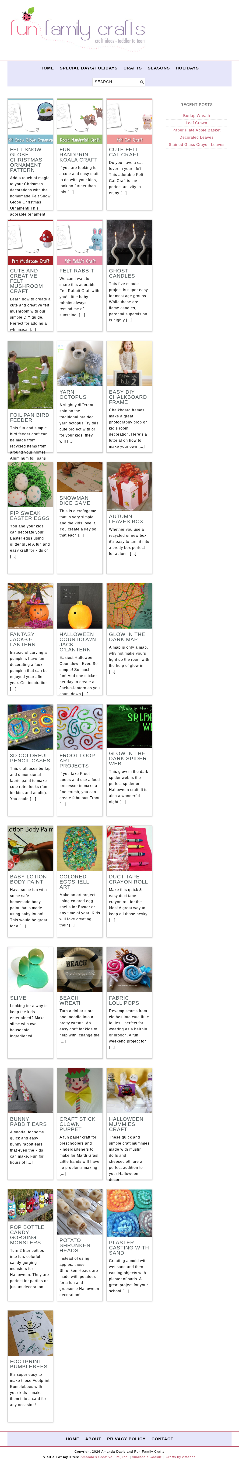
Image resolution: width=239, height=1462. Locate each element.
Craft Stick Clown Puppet (78, 1124)
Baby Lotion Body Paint (28, 879)
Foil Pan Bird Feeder (29, 417)
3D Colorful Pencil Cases (30, 758)
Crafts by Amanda (181, 1457)
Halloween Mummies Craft (126, 1124)
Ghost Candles (122, 273)
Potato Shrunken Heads (75, 1245)
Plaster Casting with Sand (129, 1248)
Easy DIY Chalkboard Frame (128, 397)
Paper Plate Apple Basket (196, 130)
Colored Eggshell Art (74, 882)
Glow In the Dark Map (127, 636)
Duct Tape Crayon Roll (128, 879)
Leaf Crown (196, 123)
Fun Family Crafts (77, 29)
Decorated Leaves (196, 137)
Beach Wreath (71, 1000)
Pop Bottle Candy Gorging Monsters (27, 1234)
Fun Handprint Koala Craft (79, 155)
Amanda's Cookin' (147, 1457)
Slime (18, 998)
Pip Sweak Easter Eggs (30, 515)
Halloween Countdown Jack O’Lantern (78, 642)
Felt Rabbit (77, 271)
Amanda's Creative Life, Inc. (105, 1457)
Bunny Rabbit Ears (28, 1121)
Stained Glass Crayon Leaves (197, 145)
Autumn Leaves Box (126, 518)
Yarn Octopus (73, 394)
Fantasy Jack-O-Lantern (23, 639)
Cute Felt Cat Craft (124, 152)
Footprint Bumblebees (29, 1364)
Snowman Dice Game (75, 500)
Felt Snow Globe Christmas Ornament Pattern (26, 160)
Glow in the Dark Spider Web (128, 758)
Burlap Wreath (196, 116)
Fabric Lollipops (124, 1000)
